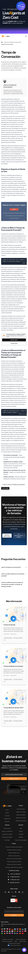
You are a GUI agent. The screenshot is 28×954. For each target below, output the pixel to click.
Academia (21, 834)
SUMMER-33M (12, 21)
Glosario (21, 831)
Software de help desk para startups (14, 867)
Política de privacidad (7, 941)
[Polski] (25, 931)
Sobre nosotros (7, 828)
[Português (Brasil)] (2, 933)
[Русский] (7, 933)
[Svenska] (15, 933)
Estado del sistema (20, 814)
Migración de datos (20, 812)
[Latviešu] (17, 931)
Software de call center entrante (14, 858)
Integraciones (7, 818)
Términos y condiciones (7, 939)
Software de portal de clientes (14, 864)
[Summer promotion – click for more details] (14, 17)
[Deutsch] (12, 929)
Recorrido (7, 821)
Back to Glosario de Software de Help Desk (14, 484)
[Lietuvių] (15, 931)
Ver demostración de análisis (18, 536)
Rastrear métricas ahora (7, 535)
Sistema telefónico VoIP (14, 852)
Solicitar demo (14, 339)
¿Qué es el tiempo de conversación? (11, 567)
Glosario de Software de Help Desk (12, 42)
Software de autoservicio (14, 855)
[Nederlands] (20, 931)
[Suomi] (25, 929)
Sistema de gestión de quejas (14, 861)
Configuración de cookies (14, 943)
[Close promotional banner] (26, 2)
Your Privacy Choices (15, 945)
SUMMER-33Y (7, 23)
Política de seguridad (21, 939)
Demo (7, 809)
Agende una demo (14, 778)
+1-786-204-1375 (14, 879)
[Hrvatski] (4, 931)
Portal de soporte (21, 809)
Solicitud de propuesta (21, 820)
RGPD (15, 941)
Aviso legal (7, 840)
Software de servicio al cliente (14, 849)
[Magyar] (7, 931)
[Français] (2, 931)
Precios (7, 812)
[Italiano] (10, 931)
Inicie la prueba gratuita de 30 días (14, 774)
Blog (21, 828)
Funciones (7, 815)
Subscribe (14, 915)
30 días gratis (14, 343)
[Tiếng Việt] (20, 933)
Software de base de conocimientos (14, 847)
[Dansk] (10, 929)
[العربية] (2, 929)
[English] (17, 929)
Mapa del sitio (22, 941)
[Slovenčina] (10, 933)
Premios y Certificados (7, 831)
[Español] (20, 929)
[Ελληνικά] (15, 929)
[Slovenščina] (12, 933)
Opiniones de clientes (7, 834)
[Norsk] (23, 931)
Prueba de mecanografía (21, 840)
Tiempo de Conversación (7, 44)
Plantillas (21, 837)
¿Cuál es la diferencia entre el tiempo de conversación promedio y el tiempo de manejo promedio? (12, 584)
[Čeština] (7, 929)
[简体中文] (23, 933)
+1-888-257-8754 (14, 876)
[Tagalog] (17, 933)
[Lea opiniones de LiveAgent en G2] (14, 900)
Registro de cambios (21, 817)
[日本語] (12, 931)
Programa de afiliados (7, 837)
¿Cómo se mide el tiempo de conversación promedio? (12, 575)
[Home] (2, 42)
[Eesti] (23, 929)
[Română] (4, 933)
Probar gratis (5, 488)
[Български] (4, 929)
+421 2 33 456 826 (15, 874)
